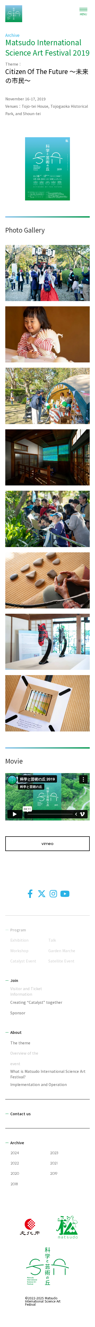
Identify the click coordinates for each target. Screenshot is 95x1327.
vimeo (47, 844)
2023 (54, 1153)
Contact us (20, 1113)
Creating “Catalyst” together (36, 1002)
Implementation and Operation (38, 1084)
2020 (15, 1173)
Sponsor (17, 1012)
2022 (15, 1163)
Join (14, 980)
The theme (20, 1042)
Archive (17, 1142)
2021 (54, 1163)
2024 (15, 1153)
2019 (53, 1173)
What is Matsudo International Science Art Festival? (48, 1074)
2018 (14, 1184)
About (16, 1032)
